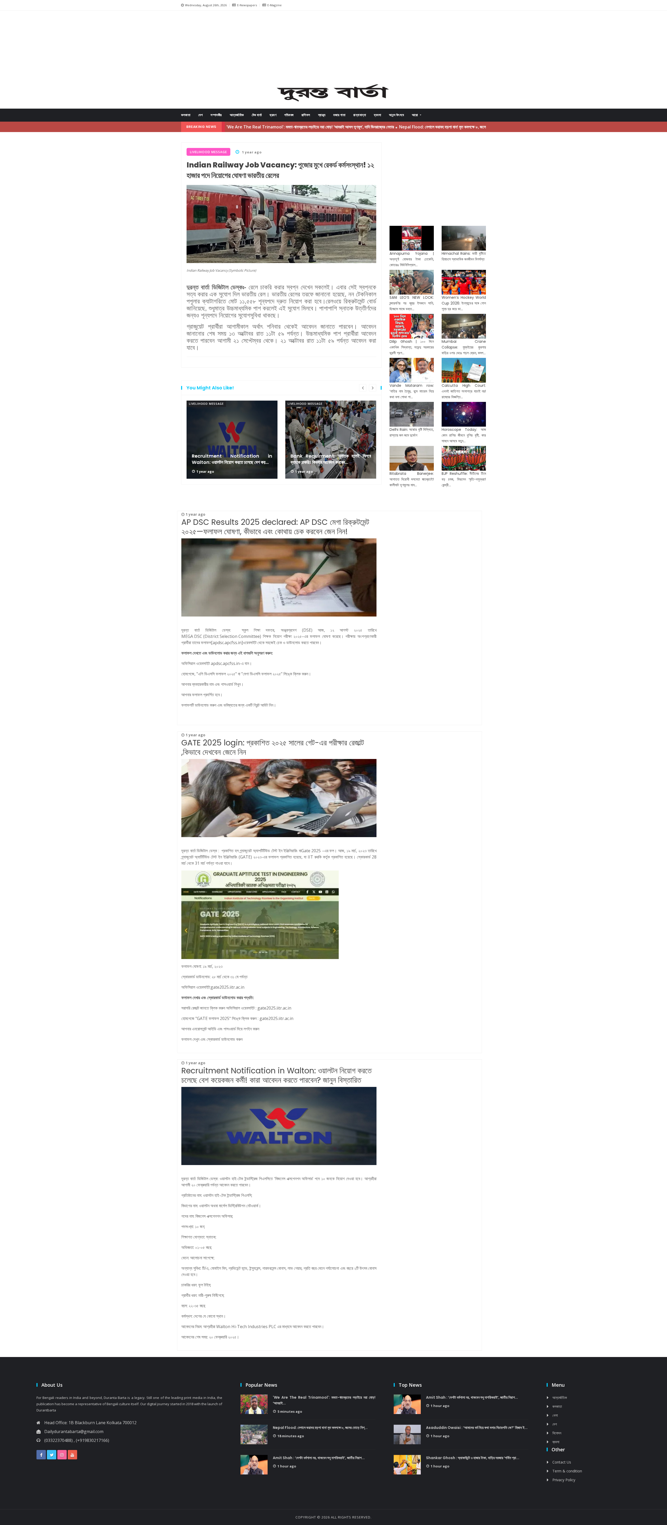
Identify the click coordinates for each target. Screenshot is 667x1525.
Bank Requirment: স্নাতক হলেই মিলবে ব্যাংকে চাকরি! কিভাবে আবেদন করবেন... (331, 459)
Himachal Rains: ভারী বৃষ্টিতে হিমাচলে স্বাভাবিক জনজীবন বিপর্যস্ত (464, 256)
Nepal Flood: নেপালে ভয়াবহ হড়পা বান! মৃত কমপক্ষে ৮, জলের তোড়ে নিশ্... (320, 1427)
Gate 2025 (311, 851)
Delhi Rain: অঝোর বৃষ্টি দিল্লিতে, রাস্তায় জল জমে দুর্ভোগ (412, 432)
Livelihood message (206, 404)
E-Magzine (274, 5)
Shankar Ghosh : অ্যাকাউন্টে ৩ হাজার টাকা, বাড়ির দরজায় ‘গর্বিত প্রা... (472, 1457)
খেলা (555, 1415)
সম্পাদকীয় (216, 115)
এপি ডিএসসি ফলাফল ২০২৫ (216, 674)
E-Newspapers (247, 5)
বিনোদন (556, 1432)
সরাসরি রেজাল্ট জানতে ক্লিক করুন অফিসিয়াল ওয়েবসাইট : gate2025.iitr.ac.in (236, 1008)
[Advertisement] (333, 48)
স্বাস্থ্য (322, 115)
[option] (232, 439)
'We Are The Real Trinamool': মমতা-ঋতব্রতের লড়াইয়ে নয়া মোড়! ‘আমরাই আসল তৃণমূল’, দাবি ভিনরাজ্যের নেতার (255, 127)
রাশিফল (305, 115)
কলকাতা (185, 115)
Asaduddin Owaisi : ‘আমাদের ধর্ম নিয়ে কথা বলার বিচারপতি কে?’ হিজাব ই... (477, 1427)
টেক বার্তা (257, 115)
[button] (200, 49)
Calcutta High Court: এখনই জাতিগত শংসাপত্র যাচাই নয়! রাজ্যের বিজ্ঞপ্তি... (464, 391)
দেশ (200, 115)
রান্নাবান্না (359, 115)
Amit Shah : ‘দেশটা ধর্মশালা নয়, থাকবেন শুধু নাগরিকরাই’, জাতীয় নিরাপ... (319, 1457)
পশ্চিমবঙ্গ (289, 115)
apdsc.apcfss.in (225, 663)
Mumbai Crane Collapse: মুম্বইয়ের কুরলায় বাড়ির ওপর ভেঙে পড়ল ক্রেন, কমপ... (464, 347)
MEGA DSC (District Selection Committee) (221, 636)
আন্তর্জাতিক (237, 115)
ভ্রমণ (273, 115)
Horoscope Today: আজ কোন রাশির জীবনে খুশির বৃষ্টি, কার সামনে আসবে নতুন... (464, 435)
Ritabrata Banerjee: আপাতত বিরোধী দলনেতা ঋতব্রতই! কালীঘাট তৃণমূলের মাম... (412, 479)
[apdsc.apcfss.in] (227, 642)
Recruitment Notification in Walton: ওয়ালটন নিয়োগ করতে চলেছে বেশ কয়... (232, 459)
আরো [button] (415, 115)
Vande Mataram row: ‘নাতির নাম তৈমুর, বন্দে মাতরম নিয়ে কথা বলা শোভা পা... (412, 391)
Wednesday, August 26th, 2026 (206, 5)
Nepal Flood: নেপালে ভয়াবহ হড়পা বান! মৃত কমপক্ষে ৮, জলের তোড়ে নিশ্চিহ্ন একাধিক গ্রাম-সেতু (412, 127)
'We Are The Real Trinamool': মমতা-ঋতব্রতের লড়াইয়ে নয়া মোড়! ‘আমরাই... (324, 1400)
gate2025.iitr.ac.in (228, 987)
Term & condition (567, 1470)
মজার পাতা (339, 115)
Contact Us (561, 1462)
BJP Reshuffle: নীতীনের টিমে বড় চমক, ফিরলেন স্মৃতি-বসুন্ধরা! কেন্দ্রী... (464, 479)
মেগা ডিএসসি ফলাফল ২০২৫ (262, 674)
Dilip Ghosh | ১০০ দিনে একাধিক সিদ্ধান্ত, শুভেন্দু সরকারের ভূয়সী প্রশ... (412, 347)
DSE (307, 630)
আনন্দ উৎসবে (396, 115)
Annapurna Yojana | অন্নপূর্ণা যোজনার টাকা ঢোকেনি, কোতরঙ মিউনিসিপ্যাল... (412, 259)
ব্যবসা (377, 115)
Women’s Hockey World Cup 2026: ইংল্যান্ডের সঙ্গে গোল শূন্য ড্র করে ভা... (464, 303)
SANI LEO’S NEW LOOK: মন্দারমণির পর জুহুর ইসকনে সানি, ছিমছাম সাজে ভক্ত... (412, 303)
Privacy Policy (563, 1479)
